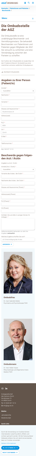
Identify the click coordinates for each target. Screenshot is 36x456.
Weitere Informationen (8, 443)
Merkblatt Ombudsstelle (11, 72)
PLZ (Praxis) (5, 201)
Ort (2, 129)
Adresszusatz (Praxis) (8, 194)
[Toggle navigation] (33, 3)
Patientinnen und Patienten (19, 8)
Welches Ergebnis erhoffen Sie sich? (13, 236)
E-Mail (3, 136)
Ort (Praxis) (5, 208)
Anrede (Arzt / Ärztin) (8, 166)
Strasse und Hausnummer (9, 109)
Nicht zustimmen (9, 452)
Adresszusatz (5, 116)
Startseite (4, 8)
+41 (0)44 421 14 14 (9, 403)
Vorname (4, 102)
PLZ (2, 122)
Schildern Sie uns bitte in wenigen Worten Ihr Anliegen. (15, 216)
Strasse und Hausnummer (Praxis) (12, 187)
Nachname (4, 95)
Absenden (6, 244)
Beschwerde (6, 10)
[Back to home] (10, 2)
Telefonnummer (6, 143)
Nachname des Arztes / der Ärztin (12, 180)
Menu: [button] (4, 18)
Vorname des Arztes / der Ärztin (11, 173)
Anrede (3, 88)
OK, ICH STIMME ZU (9, 448)
